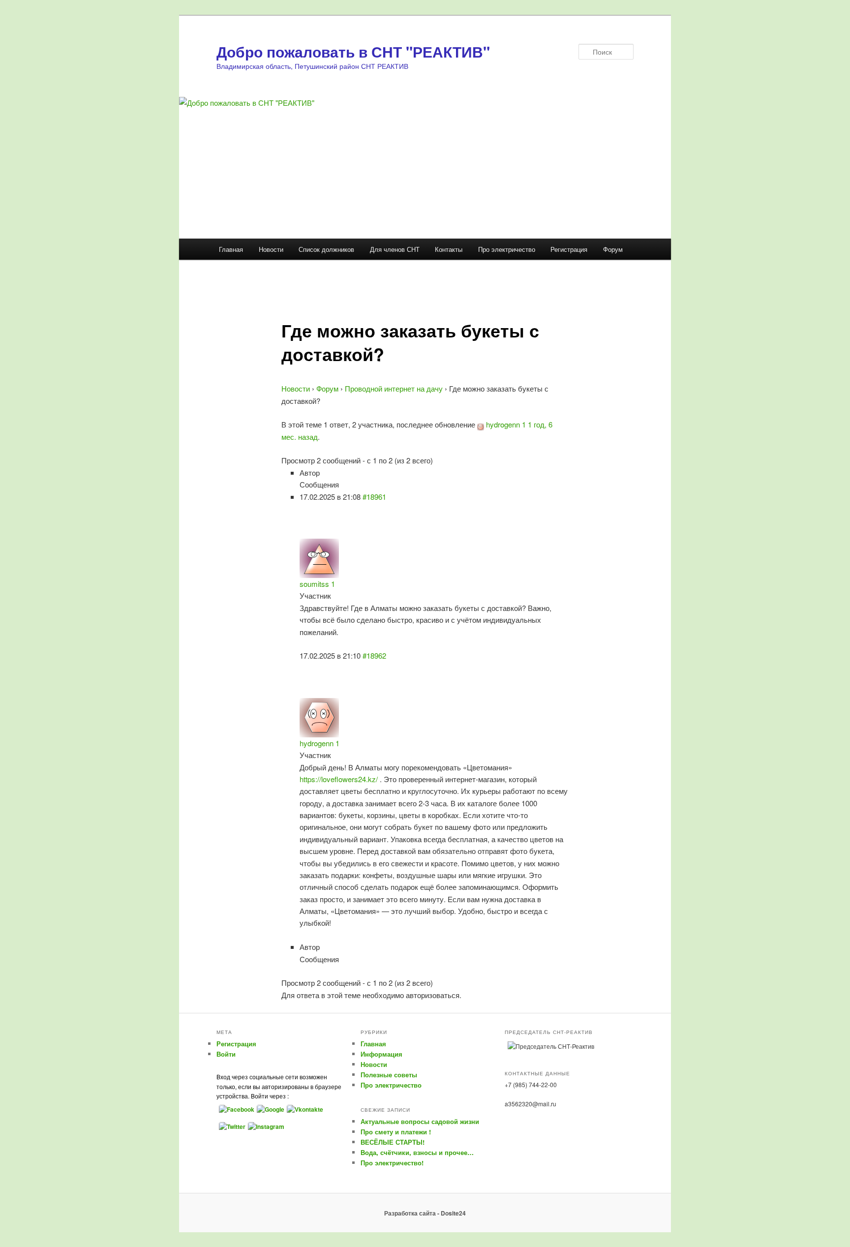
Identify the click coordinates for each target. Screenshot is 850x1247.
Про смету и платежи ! (396, 1131)
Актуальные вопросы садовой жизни (420, 1121)
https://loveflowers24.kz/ (339, 779)
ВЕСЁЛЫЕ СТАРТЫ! (393, 1142)
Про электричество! (392, 1162)
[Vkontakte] (303, 1108)
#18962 (374, 655)
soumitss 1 (317, 583)
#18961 (374, 496)
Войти (226, 1054)
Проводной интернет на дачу (394, 388)
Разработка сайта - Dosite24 (425, 1213)
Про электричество (506, 249)
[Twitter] (230, 1126)
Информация (381, 1054)
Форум (613, 249)
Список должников (326, 249)
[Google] (269, 1108)
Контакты (448, 249)
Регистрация (568, 249)
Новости (271, 249)
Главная (231, 249)
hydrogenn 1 (506, 424)
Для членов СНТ (395, 249)
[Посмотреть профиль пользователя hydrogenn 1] (480, 424)
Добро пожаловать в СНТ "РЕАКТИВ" (353, 51)
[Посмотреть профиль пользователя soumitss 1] (319, 557)
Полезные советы (389, 1074)
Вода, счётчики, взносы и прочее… (417, 1152)
